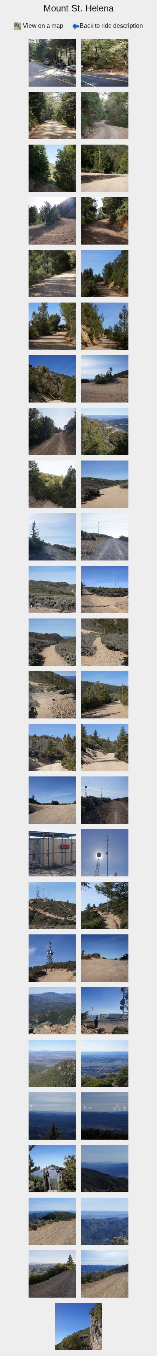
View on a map (43, 26)
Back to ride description (111, 26)
